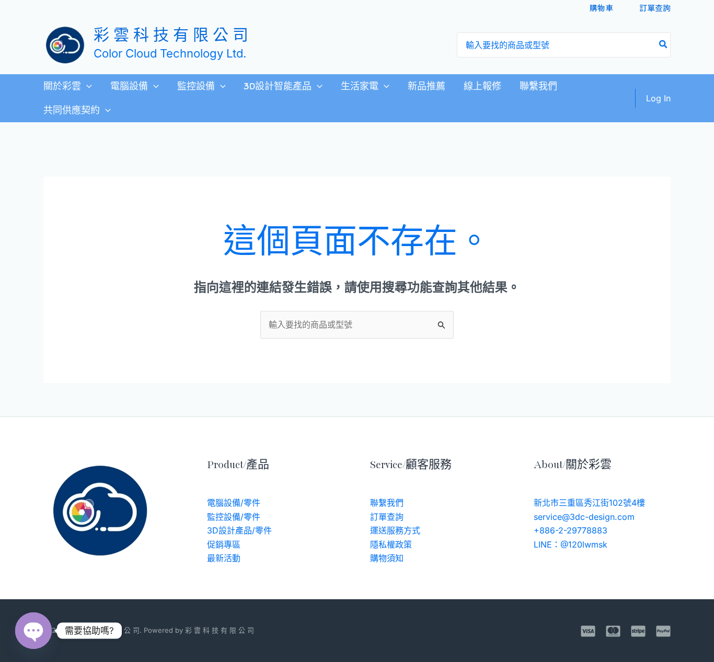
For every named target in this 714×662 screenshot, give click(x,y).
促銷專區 (223, 544)
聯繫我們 (538, 86)
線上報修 (482, 86)
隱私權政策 (391, 544)
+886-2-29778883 (570, 530)
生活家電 (359, 86)
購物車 (601, 7)
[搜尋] (663, 45)
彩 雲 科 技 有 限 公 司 (171, 36)
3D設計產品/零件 (239, 530)
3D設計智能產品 (278, 86)
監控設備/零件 (233, 517)
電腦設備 (129, 86)
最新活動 (223, 558)
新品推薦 (426, 86)
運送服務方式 (395, 530)
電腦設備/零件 (233, 502)
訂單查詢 (655, 7)
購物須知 (387, 558)
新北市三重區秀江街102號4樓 (589, 502)
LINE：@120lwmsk (570, 544)
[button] (86, 86)
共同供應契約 (71, 110)
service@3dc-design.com (584, 517)
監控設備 (196, 86)
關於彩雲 (62, 86)
